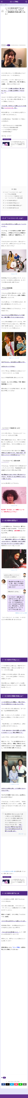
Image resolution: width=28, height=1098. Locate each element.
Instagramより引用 (14, 505)
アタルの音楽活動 (12, 194)
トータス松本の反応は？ (11, 200)
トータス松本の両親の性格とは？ (13, 205)
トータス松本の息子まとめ (12, 207)
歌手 (8, 45)
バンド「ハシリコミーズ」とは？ (13, 192)
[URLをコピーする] (25, 1084)
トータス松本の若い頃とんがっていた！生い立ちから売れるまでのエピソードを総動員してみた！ (18, 144)
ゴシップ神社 (14, 1)
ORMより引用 (21, 833)
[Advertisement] (14, 30)
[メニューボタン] (1, 1)
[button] (3, 1084)
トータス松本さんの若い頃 (8, 871)
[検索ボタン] (26, 1)
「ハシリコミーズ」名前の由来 (15, 198)
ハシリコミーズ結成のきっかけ (15, 196)
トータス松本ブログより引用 (14, 784)
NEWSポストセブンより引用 (21, 613)
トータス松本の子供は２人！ (12, 203)
